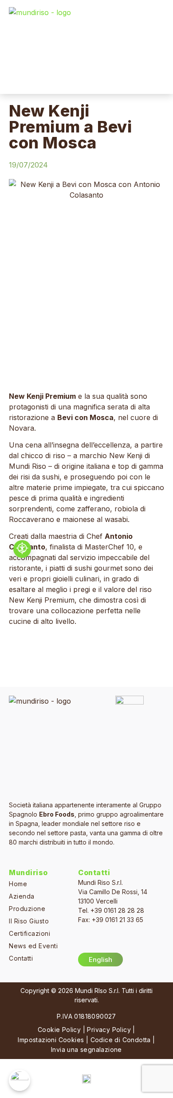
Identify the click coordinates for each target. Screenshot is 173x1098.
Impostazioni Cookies (51, 1039)
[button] (158, 47)
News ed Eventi (33, 946)
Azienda (22, 896)
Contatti (21, 958)
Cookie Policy (59, 1029)
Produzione (27, 908)
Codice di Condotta (120, 1039)
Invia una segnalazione (86, 1049)
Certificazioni (29, 933)
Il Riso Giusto (29, 921)
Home (18, 884)
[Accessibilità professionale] (22, 549)
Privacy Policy (109, 1029)
